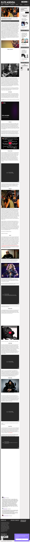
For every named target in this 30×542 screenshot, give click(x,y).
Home (2, 4)
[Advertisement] (10, 57)
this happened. (10, 432)
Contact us (26, 4)
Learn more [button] (17, 537)
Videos (17, 4)
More (23, 28)
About (21, 4)
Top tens (12, 4)
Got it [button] (22, 539)
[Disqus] (10, 486)
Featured (6, 4)
